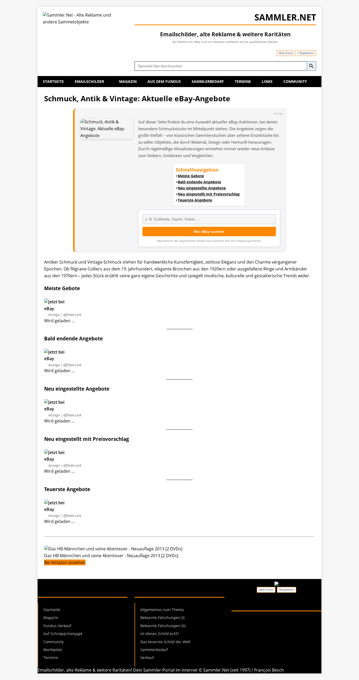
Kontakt (289, 626)
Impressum (243, 620)
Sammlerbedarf (208, 81)
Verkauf (147, 657)
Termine (243, 81)
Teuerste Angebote (195, 200)
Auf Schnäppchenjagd (62, 633)
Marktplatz (52, 649)
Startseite (53, 81)
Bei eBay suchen (209, 231)
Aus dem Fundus (164, 81)
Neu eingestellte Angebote (202, 188)
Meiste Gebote (191, 176)
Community (295, 81)
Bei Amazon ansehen (64, 562)
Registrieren (306, 53)
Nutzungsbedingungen (254, 626)
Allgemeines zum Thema (162, 609)
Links (267, 81)
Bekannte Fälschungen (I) (162, 617)
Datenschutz (271, 620)
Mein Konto (286, 53)
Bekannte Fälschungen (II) (163, 625)
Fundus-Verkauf (57, 625)
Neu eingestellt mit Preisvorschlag (209, 194)
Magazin (128, 81)
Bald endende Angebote (199, 182)
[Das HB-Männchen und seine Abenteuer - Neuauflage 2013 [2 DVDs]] (113, 549)
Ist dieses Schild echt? (159, 633)
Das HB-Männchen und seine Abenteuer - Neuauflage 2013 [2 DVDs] (111, 555)
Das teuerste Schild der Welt (165, 641)
